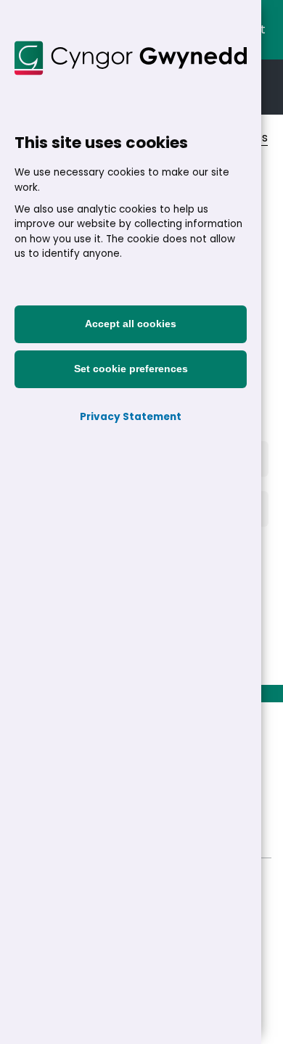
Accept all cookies (130, 323)
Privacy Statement (130, 417)
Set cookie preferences (131, 368)
